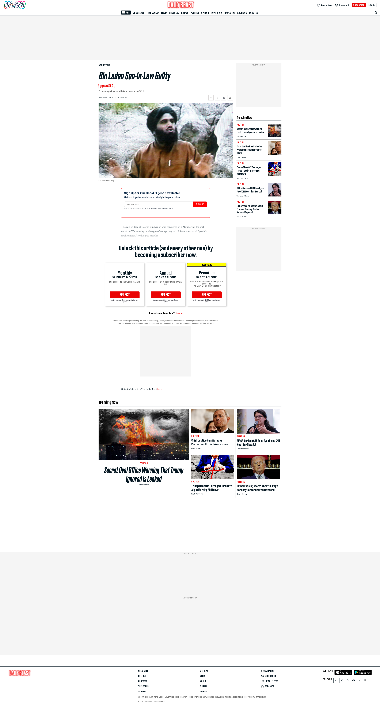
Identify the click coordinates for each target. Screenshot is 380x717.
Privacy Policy (168, 208)
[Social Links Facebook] (335, 681)
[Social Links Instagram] (347, 681)
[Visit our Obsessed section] (24, 5)
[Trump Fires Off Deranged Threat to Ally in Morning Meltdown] (274, 175)
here (159, 389)
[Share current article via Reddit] (230, 97)
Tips (156, 697)
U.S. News (242, 12)
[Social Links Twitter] (341, 681)
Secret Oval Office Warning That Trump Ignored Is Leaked (143, 474)
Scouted (253, 12)
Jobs (161, 697)
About (141, 697)
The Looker (153, 12)
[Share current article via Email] (223, 97)
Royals (184, 12)
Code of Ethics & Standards (201, 697)
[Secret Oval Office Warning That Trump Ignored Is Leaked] (274, 136)
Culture (204, 686)
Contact (149, 697)
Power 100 (216, 12)
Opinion (205, 12)
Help (177, 697)
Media (164, 12)
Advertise (169, 697)
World (203, 681)
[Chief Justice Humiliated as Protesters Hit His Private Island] (274, 154)
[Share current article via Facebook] (211, 97)
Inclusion (219, 697)
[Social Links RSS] (359, 681)
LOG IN (371, 5)
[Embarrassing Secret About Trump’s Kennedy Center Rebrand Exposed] (274, 213)
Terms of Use (155, 208)
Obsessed (174, 12)
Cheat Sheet (139, 12)
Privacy (183, 697)
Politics (194, 12)
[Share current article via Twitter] (217, 97)
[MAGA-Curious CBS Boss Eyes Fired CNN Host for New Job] (274, 195)
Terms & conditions (234, 697)
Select (124, 295)
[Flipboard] (365, 681)
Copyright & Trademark (255, 697)
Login (179, 313)
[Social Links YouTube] (353, 681)
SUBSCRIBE (358, 5)
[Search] (376, 12)
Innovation (229, 12)
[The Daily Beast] (181, 5)
